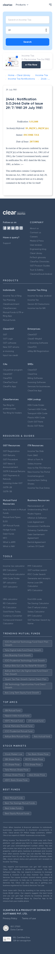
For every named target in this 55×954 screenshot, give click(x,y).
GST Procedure (10, 459)
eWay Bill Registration (38, 351)
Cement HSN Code (37, 409)
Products (21, 4)
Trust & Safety (36, 270)
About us (34, 228)
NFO (5, 538)
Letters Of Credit (36, 546)
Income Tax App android (39, 296)
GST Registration (11, 451)
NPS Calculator (35, 590)
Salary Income (35, 463)
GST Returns (9, 455)
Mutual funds (9, 320)
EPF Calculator (35, 616)
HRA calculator (10, 599)
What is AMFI (9, 542)
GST (5, 334)
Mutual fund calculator (14, 574)
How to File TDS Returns (39, 468)
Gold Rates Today (12, 611)
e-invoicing (8, 351)
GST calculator (10, 587)
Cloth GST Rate (35, 421)
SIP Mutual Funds (11, 525)
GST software (9, 343)
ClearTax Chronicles (39, 261)
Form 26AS (33, 455)
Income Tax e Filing (12, 296)
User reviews (36, 245)
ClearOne (32, 374)
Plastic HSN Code (36, 417)
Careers (34, 236)
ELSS (5, 521)
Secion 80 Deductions (38, 304)
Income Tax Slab (36, 451)
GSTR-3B (7, 491)
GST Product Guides (40, 265)
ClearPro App (9, 386)
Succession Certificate (39, 526)
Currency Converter (12, 616)
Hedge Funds (9, 529)
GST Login (8, 339)
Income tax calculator (13, 566)
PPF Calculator (35, 566)
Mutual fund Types (12, 517)
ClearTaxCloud (10, 382)
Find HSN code (35, 599)
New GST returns (11, 347)
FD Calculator (9, 607)
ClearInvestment (11, 304)
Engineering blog (38, 249)
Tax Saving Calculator (38, 603)
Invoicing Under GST (12, 483)
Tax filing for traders (12, 413)
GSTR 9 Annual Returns (14, 471)
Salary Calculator (36, 611)
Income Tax (33, 300)
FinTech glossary (38, 257)
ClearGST (32, 334)
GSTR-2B (7, 487)
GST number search (37, 570)
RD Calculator (10, 603)
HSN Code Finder (36, 405)
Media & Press (37, 241)
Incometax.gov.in (36, 476)
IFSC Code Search (37, 574)
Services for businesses (39, 386)
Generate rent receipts (39, 578)
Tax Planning (9, 300)
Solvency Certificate (38, 530)
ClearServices (9, 308)
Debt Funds (8, 534)
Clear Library (36, 253)
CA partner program (13, 370)
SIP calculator (9, 582)
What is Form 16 (35, 459)
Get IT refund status (37, 607)
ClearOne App (35, 390)
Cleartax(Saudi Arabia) (41, 274)
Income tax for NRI (36, 308)
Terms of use (29, 918)
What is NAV (9, 546)
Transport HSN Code (37, 413)
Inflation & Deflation (37, 518)
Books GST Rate (36, 426)
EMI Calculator (10, 570)
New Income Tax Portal (39, 472)
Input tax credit (10, 355)
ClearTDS (32, 347)
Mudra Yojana (34, 513)
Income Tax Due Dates (39, 488)
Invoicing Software (37, 382)
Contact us (35, 232)
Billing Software (35, 378)
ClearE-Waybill (35, 339)
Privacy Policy (10, 918)
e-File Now (31, 64)
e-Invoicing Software (38, 343)
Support (7, 243)
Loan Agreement (36, 522)
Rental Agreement (37, 542)
